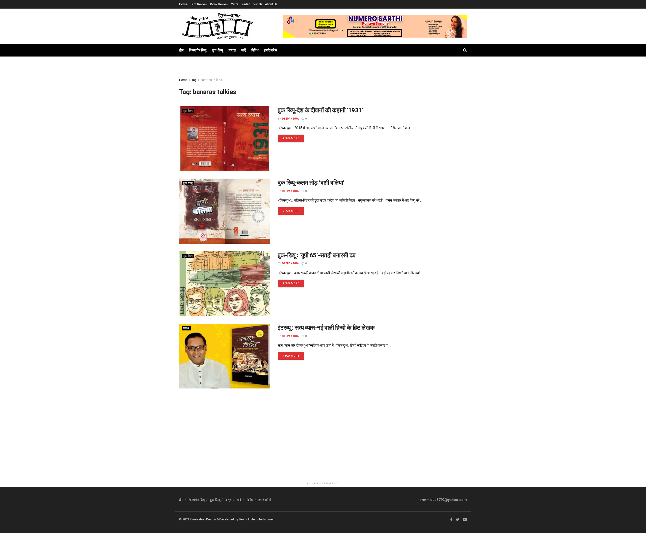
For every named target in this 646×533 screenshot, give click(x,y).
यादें (243, 50)
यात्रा (232, 50)
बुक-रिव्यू (217, 50)
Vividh (257, 4)
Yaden (245, 4)
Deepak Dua (290, 118)
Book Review (219, 4)
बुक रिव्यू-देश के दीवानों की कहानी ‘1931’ (320, 110)
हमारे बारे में (270, 50)
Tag (194, 80)
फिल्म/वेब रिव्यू (197, 50)
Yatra (234, 4)
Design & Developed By (222, 519)
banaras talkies (211, 80)
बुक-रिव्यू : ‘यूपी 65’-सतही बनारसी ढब (317, 255)
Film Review (199, 4)
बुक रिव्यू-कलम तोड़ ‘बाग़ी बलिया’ (311, 182)
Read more (290, 138)
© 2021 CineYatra (191, 519)
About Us (271, 4)
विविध (254, 50)
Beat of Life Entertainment (257, 519)
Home (183, 4)
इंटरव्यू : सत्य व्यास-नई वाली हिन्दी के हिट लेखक (326, 327)
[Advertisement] (323, 444)
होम (181, 50)
